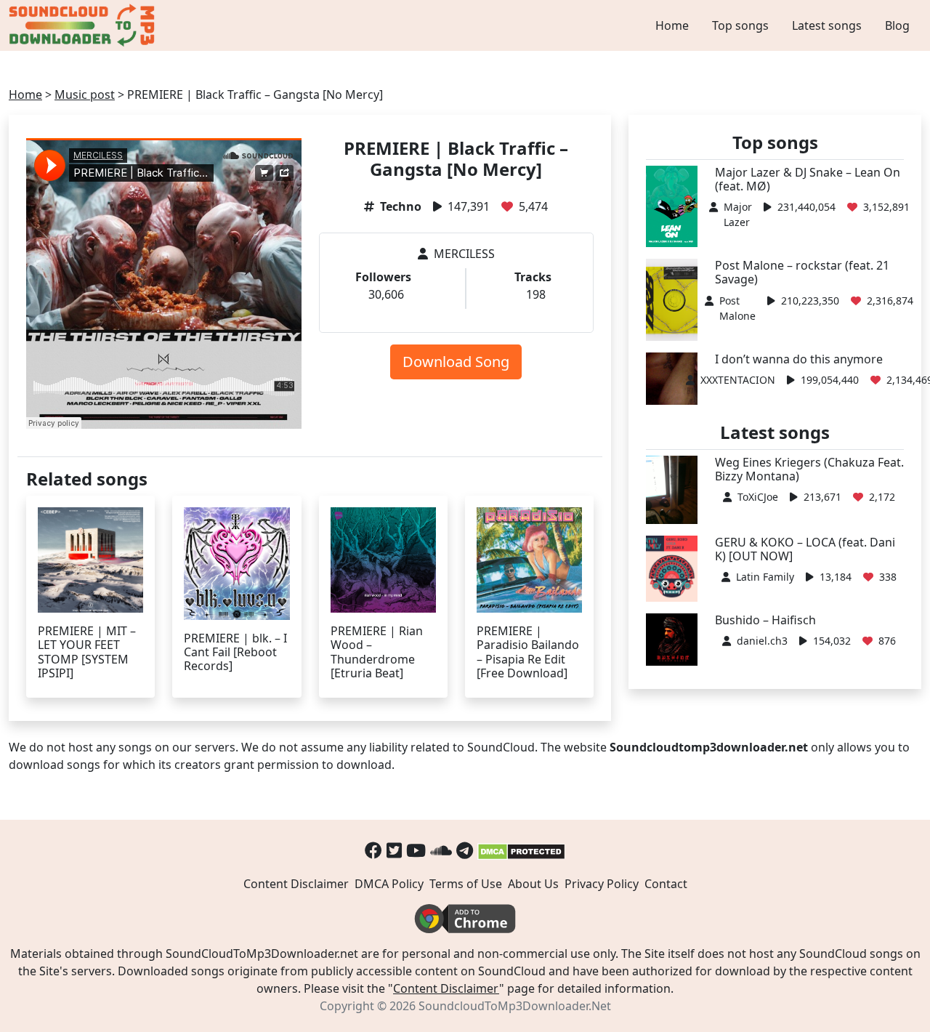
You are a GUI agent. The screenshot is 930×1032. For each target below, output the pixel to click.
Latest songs (827, 25)
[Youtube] (416, 850)
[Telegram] (464, 850)
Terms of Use (465, 884)
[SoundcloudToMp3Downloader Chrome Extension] (465, 917)
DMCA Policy (389, 884)
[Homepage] (83, 25)
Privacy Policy (602, 884)
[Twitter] (394, 850)
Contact (665, 884)
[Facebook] (373, 850)
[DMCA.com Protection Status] (521, 850)
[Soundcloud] (441, 850)
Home (672, 25)
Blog (897, 25)
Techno (400, 206)
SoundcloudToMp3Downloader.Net (514, 1006)
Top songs (740, 25)
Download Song (456, 361)
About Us (533, 884)
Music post (84, 94)
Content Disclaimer (296, 884)
